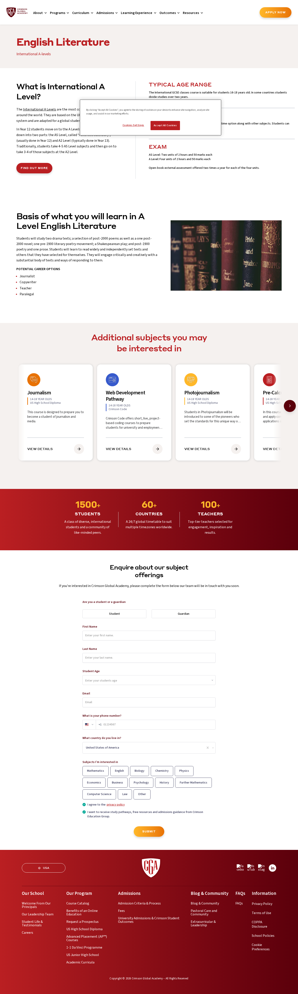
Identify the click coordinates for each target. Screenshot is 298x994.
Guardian (183, 614)
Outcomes (167, 12)
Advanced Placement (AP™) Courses (86, 938)
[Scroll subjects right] (290, 406)
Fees (121, 911)
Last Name (89, 649)
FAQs (239, 903)
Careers (27, 932)
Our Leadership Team (37, 914)
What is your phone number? (101, 716)
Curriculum (80, 12)
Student (114, 614)
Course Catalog (77, 903)
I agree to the (106, 805)
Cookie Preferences (261, 947)
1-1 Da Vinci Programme (84, 947)
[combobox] (86, 747)
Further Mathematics (193, 782)
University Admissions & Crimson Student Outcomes (149, 919)
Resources (191, 12)
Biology (139, 771)
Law (124, 794)
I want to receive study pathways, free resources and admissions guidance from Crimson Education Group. (145, 814)
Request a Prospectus (82, 921)
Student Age (91, 671)
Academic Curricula (80, 962)
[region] (150, 117)
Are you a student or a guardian (104, 602)
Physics (184, 771)
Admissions (105, 12)
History (164, 782)
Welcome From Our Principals (36, 905)
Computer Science (99, 794)
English (119, 771)
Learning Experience (136, 12)
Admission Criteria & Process (139, 903)
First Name (89, 627)
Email (86, 693)
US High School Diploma (84, 929)
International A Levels (39, 109)
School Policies (263, 936)
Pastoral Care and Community (204, 912)
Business (117, 782)
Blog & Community (205, 903)
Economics (94, 782)
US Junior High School (82, 955)
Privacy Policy (262, 904)
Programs (57, 12)
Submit (149, 831)
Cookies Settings (133, 125)
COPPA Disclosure (259, 924)
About (38, 12)
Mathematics (95, 771)
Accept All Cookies (165, 125)
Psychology (141, 782)
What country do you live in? (101, 738)
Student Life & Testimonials (32, 923)
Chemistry (162, 771)
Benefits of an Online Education (82, 912)
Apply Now (275, 12)
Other (142, 794)
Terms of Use (261, 913)
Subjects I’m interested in (100, 762)
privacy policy (116, 805)
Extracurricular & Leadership (203, 923)
